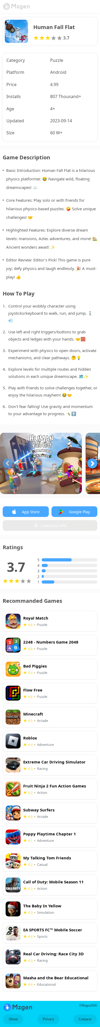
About (13, 1019)
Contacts (85, 1019)
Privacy (48, 1019)
